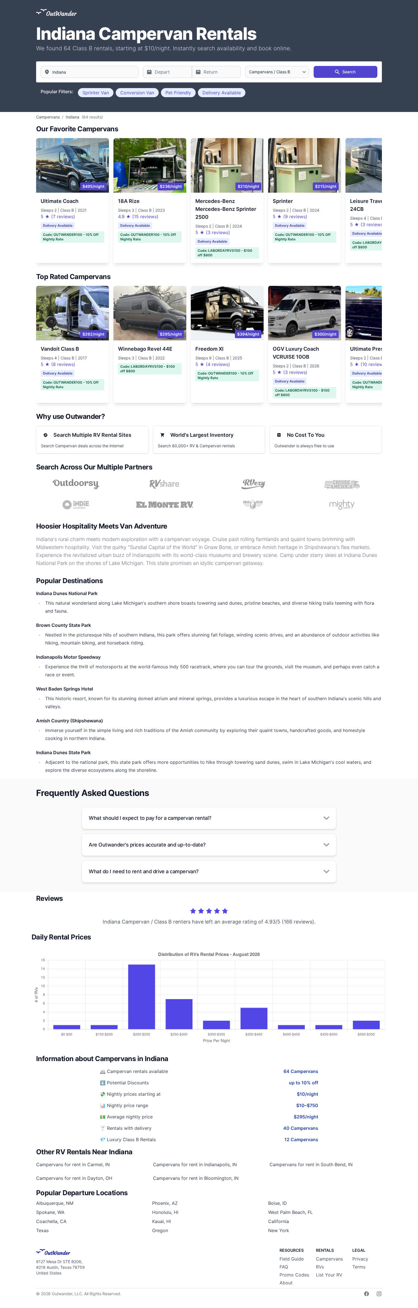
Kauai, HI (161, 1221)
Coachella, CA (51, 1221)
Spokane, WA (50, 1212)
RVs (320, 1267)
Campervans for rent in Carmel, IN (73, 1164)
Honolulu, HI (165, 1212)
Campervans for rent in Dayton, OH (74, 1178)
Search (348, 71)
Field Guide (292, 1259)
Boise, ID (277, 1203)
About (286, 1283)
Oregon (160, 1230)
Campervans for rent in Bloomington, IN (196, 1178)
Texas (42, 1230)
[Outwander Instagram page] (379, 1294)
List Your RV (329, 1275)
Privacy (360, 1259)
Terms (358, 1267)
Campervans (329, 1259)
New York (278, 1230)
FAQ (284, 1267)
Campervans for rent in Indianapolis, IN (195, 1164)
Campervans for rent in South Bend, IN (311, 1164)
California (278, 1221)
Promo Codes (294, 1275)
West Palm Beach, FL (290, 1212)
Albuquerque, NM (54, 1203)
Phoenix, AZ (165, 1203)
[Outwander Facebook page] (366, 1294)
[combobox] (89, 72)
